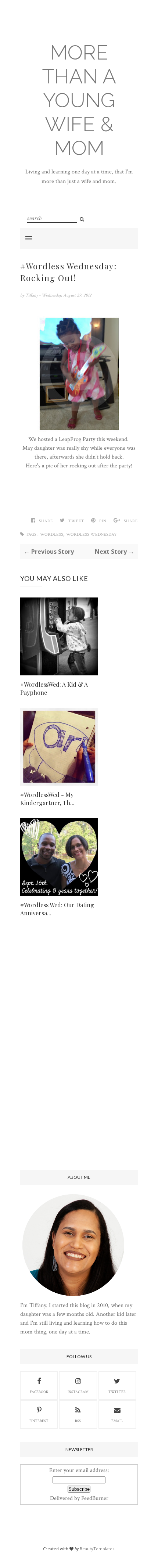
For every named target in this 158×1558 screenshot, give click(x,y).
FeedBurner (94, 1498)
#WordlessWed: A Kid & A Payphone (54, 688)
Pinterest (39, 1421)
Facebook (39, 1392)
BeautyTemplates (97, 1548)
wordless (51, 534)
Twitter (117, 1392)
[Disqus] (79, 1049)
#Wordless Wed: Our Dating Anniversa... (57, 909)
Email (117, 1421)
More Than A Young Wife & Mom (79, 100)
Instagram (78, 1392)
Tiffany (32, 295)
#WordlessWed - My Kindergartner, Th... (47, 799)
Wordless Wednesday (91, 534)
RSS (78, 1421)
